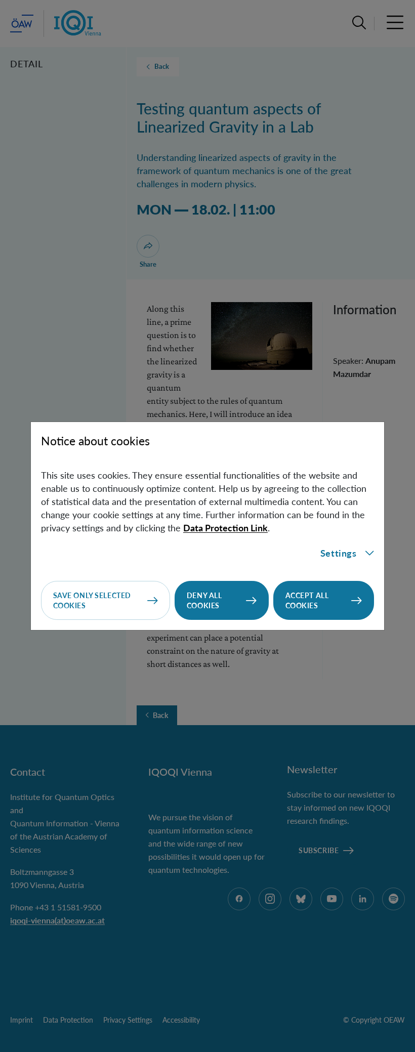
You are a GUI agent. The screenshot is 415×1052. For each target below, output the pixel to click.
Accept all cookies (307, 600)
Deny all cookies (204, 600)
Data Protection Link (225, 527)
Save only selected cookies (92, 600)
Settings (338, 553)
